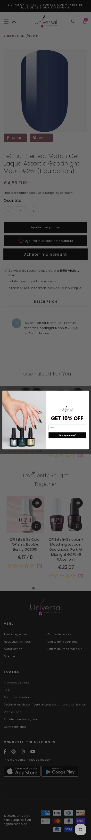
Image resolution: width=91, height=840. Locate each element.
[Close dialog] (86, 393)
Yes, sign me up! (66, 435)
